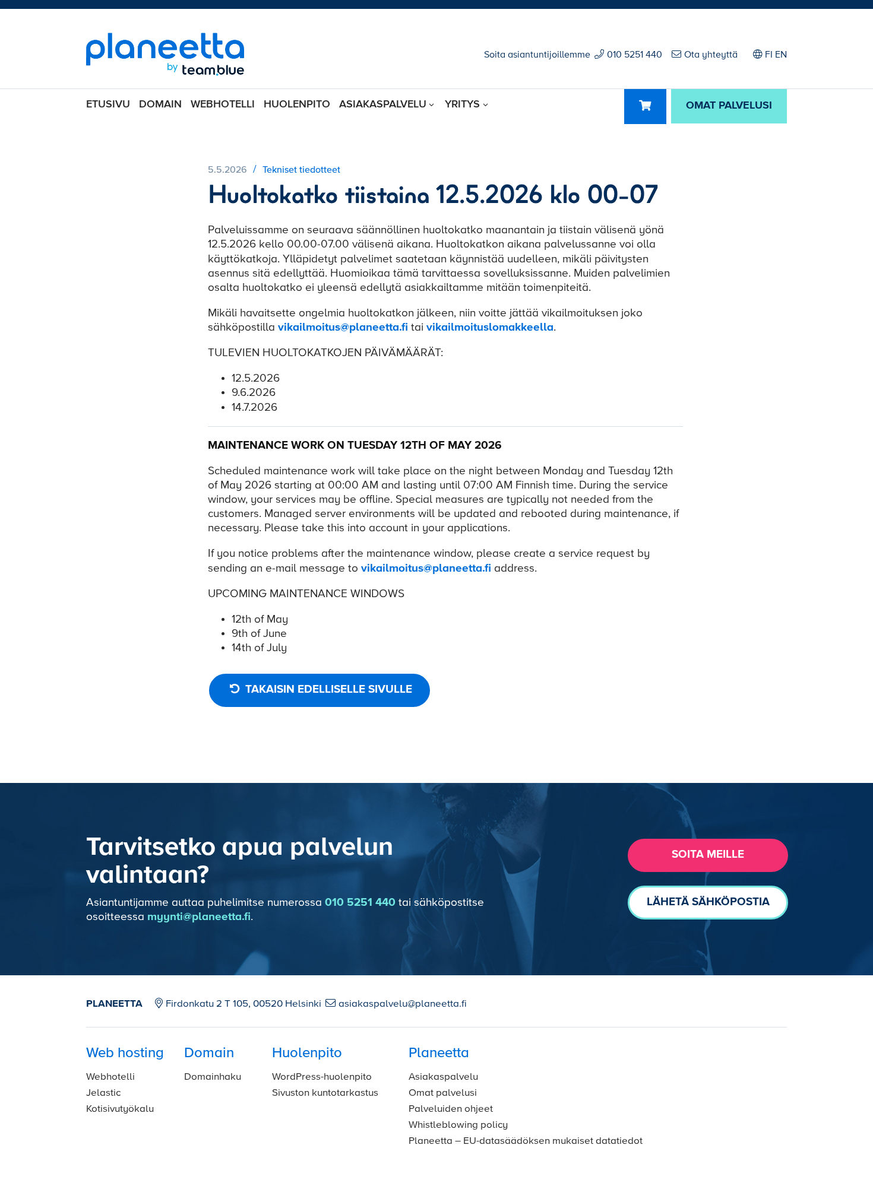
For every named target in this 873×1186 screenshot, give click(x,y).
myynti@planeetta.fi (199, 916)
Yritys (462, 104)
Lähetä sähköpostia (708, 902)
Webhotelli (223, 104)
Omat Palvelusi (729, 105)
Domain (160, 104)
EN (781, 55)
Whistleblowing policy (458, 1125)
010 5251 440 (634, 55)
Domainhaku (212, 1077)
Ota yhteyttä (711, 55)
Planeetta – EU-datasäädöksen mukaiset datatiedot (526, 1141)
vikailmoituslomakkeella (489, 327)
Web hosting (125, 1053)
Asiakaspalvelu (382, 104)
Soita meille (708, 854)
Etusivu (108, 104)
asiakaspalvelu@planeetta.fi (403, 1004)
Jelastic (103, 1093)
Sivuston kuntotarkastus (325, 1093)
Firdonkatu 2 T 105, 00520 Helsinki (243, 1004)
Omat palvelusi (443, 1093)
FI (769, 55)
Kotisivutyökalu (120, 1109)
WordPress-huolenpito (322, 1077)
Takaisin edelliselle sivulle (327, 689)
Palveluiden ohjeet (451, 1109)
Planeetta (439, 1053)
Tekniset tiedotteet (301, 170)
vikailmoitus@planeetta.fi (343, 327)
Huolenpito (297, 104)
